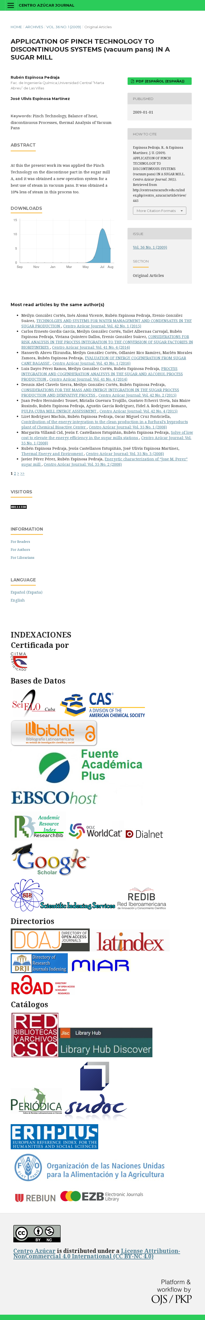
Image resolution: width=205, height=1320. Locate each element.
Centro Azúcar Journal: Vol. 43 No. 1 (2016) (92, 363)
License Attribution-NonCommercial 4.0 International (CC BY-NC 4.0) (96, 1253)
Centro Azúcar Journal (46, 5)
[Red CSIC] (34, 1055)
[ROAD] (43, 993)
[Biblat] (54, 744)
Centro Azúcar (34, 1251)
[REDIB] (142, 910)
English (18, 600)
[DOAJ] (50, 949)
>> (22, 473)
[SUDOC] (96, 1120)
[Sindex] (63, 910)
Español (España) (26, 592)
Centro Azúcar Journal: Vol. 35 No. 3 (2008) (125, 453)
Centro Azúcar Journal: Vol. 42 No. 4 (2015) (139, 411)
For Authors (20, 549)
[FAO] (89, 1181)
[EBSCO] (79, 808)
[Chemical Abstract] (103, 716)
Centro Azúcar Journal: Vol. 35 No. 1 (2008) (128, 427)
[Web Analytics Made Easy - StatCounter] (19, 507)
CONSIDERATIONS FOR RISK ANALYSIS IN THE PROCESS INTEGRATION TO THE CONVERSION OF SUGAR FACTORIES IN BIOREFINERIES (107, 342)
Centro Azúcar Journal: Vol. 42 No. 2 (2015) (137, 395)
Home (16, 27)
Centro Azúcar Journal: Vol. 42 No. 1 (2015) (102, 325)
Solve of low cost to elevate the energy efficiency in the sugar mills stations (107, 435)
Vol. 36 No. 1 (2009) (63, 27)
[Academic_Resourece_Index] (38, 839)
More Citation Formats (156, 211)
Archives (34, 27)
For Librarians (22, 557)
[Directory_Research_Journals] (39, 971)
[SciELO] (34, 716)
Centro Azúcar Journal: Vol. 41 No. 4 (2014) (91, 347)
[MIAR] (101, 971)
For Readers (20, 541)
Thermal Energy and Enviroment (52, 453)
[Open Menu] (10, 5)
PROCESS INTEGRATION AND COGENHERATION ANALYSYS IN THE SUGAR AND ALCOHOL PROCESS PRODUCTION (102, 374)
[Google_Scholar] (51, 875)
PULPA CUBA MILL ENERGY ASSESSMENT (59, 411)
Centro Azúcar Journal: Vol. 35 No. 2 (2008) (83, 464)
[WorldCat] (95, 839)
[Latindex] (130, 949)
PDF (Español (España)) (159, 81)
